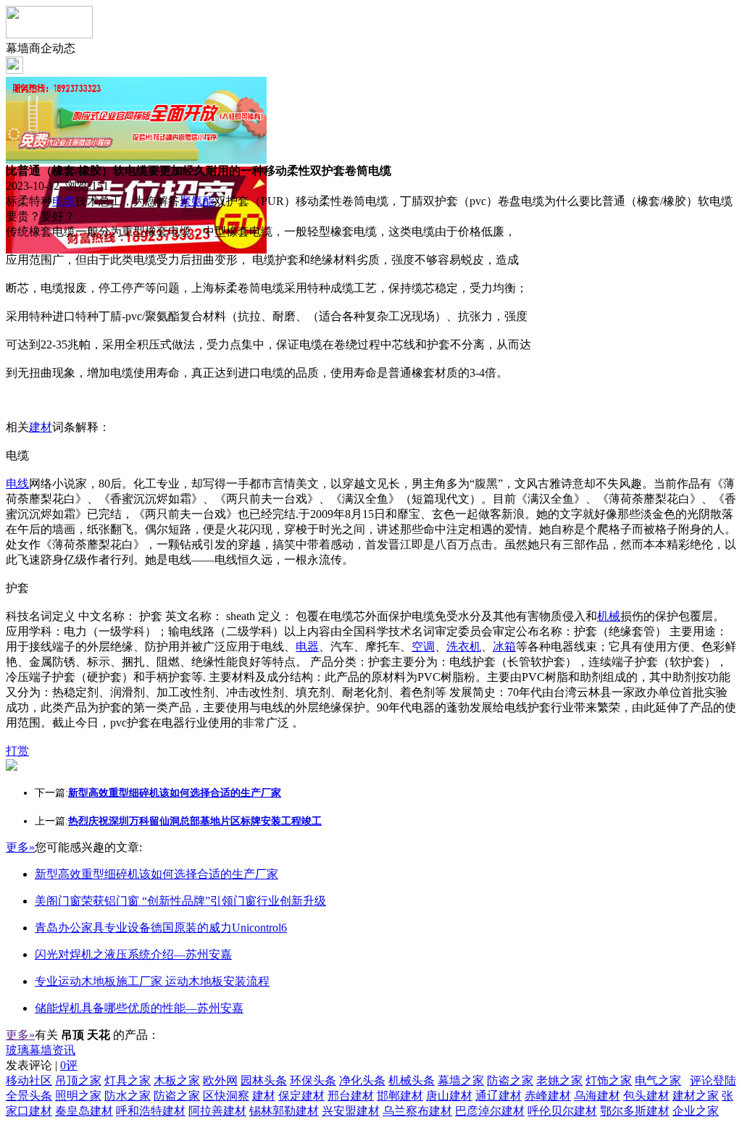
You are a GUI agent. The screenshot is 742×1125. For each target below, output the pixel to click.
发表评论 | (42, 1065)
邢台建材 (351, 1096)
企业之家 (695, 1111)
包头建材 (646, 1096)
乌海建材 (597, 1096)
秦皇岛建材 (84, 1111)
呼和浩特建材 (151, 1111)
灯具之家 (127, 1080)
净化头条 (362, 1080)
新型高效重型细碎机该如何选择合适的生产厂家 (156, 874)
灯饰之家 (608, 1080)
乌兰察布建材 (417, 1111)
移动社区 (29, 1080)
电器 (307, 646)
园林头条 (264, 1080)
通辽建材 (498, 1096)
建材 (40, 427)
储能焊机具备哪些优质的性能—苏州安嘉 (139, 1008)
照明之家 (78, 1096)
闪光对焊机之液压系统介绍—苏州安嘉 (133, 954)
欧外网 (220, 1080)
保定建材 (301, 1096)
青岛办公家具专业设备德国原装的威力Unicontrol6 (161, 927)
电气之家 (658, 1080)
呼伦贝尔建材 (562, 1111)
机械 (608, 616)
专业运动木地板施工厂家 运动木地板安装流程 (152, 981)
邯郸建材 (400, 1096)
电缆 (63, 201)
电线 (17, 483)
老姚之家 (559, 1080)
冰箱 (504, 646)
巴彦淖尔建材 (490, 1111)
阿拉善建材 (217, 1111)
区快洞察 (226, 1096)
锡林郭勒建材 (284, 1111)
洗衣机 (463, 646)
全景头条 (29, 1096)
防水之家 (127, 1096)
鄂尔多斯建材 (635, 1111)
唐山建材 (449, 1096)
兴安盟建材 (351, 1111)
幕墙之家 (461, 1080)
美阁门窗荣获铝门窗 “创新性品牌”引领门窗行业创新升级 (180, 901)
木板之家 (177, 1080)
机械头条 (411, 1080)
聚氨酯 (197, 201)
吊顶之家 (78, 1080)
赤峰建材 (548, 1096)
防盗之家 (510, 1080)
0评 (69, 1065)
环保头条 (313, 1080)
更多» (20, 847)
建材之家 (695, 1096)
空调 (423, 646)
